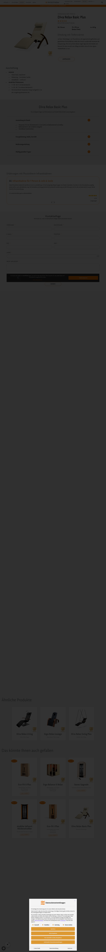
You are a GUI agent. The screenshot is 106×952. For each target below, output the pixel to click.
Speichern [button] (53, 929)
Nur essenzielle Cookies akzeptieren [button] (53, 937)
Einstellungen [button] (63, 920)
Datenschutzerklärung (38, 920)
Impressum (70, 948)
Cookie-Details (37, 948)
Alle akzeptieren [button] (53, 933)
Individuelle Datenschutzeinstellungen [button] (53, 942)
